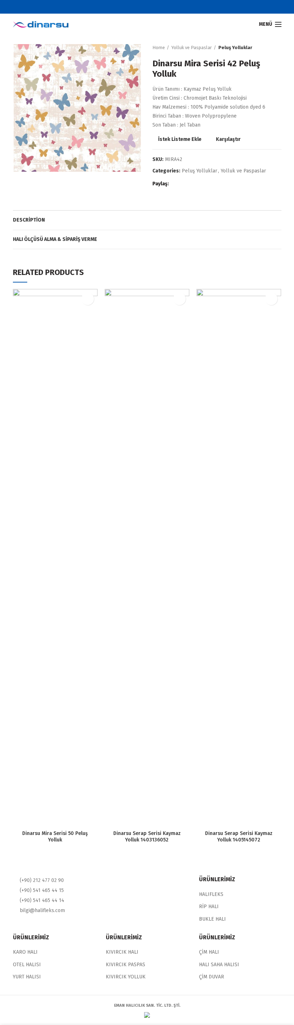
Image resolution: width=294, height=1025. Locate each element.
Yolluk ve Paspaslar (191, 47)
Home (158, 47)
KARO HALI (25, 952)
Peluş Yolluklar (235, 47)
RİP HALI (209, 906)
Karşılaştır (228, 139)
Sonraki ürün (277, 47)
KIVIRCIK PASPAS (125, 965)
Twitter (142, 6)
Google (151, 6)
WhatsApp (203, 184)
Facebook (133, 6)
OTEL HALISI (27, 965)
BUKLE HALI (212, 919)
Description (29, 220)
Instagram (160, 6)
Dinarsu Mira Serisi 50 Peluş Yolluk (55, 836)
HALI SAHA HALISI (219, 965)
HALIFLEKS (211, 894)
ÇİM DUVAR (211, 977)
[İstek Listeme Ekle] (87, 299)
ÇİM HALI (209, 952)
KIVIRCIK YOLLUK (126, 977)
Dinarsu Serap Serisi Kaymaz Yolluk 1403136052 (147, 836)
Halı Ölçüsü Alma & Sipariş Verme (55, 239)
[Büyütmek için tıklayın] (25, 160)
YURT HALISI (27, 977)
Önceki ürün (263, 47)
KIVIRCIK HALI (122, 952)
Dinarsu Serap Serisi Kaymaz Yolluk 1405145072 (238, 836)
